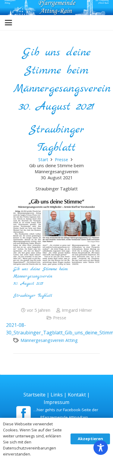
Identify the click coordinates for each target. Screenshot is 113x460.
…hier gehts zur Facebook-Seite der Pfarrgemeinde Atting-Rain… (65, 413)
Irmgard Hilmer (77, 310)
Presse (59, 318)
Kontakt (77, 394)
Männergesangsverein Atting (49, 340)
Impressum (56, 402)
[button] (8, 22)
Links (57, 394)
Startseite (35, 394)
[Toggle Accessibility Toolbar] (100, 447)
